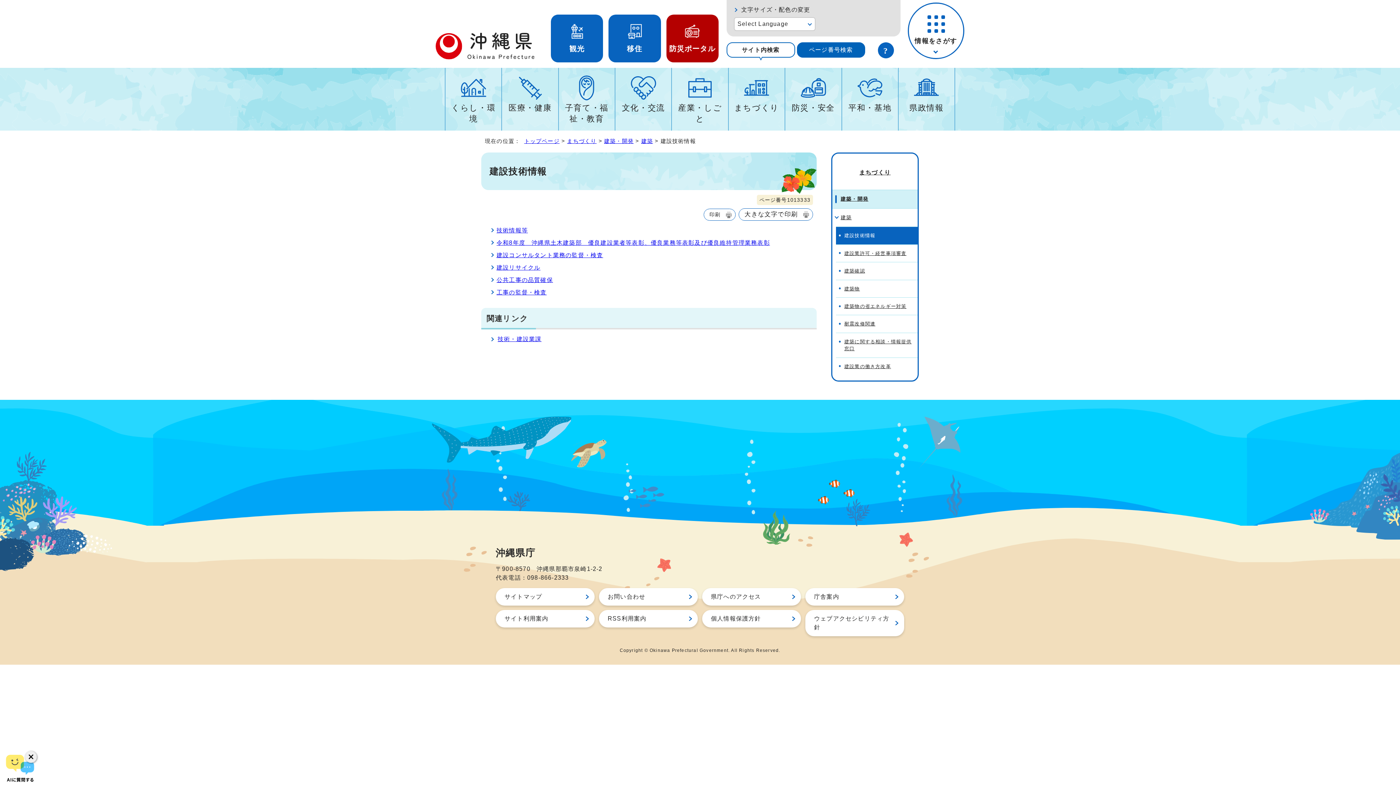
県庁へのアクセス (736, 597)
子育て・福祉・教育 (586, 113)
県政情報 (926, 107)
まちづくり (756, 107)
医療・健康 (530, 107)
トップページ (542, 141)
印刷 (714, 214)
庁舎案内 (826, 597)
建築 (647, 141)
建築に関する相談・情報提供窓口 (878, 345)
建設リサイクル (518, 267)
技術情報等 (512, 230)
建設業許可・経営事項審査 (875, 253)
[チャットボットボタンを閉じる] (31, 757)
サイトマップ (523, 597)
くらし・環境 (473, 113)
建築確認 (854, 271)
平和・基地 (869, 107)
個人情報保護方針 (736, 618)
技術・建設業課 (519, 339)
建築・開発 (619, 141)
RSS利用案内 (627, 618)
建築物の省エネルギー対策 (875, 306)
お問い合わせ (626, 597)
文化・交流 (643, 107)
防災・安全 (813, 107)
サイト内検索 (760, 50)
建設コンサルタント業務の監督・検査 (550, 255)
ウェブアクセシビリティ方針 (851, 622)
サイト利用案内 (526, 618)
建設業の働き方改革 (867, 366)
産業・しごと (700, 113)
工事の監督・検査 (522, 292)
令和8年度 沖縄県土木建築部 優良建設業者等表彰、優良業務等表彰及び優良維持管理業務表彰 (633, 243)
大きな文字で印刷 (771, 214)
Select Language (763, 24)
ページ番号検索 (831, 50)
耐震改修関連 (859, 324)
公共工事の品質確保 (525, 280)
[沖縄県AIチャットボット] (20, 768)
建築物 (852, 288)
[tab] (761, 50)
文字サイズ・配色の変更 (775, 10)
